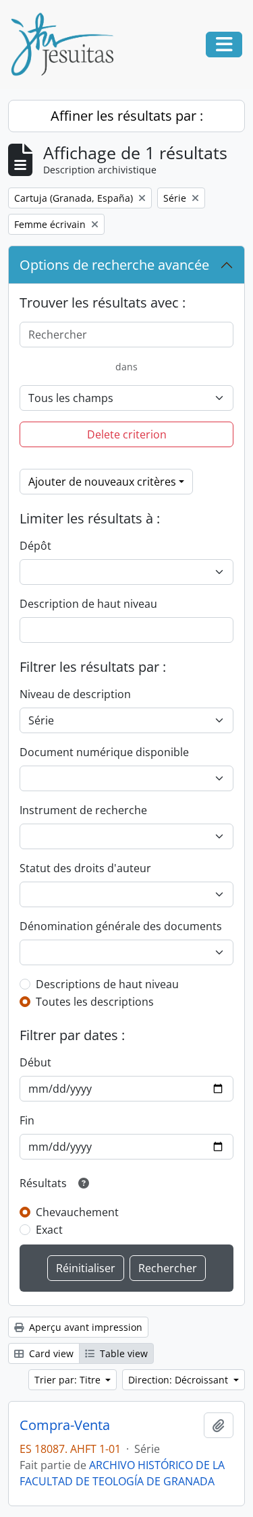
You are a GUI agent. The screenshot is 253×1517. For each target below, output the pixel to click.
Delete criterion (127, 434)
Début (35, 1062)
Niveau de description (75, 694)
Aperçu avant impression (84, 1327)
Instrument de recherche (83, 810)
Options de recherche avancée (114, 265)
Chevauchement (77, 1212)
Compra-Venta (65, 1425)
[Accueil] (67, 44)
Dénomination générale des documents (121, 926)
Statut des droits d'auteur (85, 868)
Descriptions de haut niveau (107, 984)
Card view (50, 1353)
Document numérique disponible (104, 752)
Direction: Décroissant (179, 1379)
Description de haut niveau (88, 603)
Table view (122, 1353)
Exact (49, 1229)
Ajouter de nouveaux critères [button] (102, 481)
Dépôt (35, 545)
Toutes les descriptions (95, 1001)
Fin (27, 1120)
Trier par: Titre (68, 1379)
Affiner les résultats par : (127, 116)
